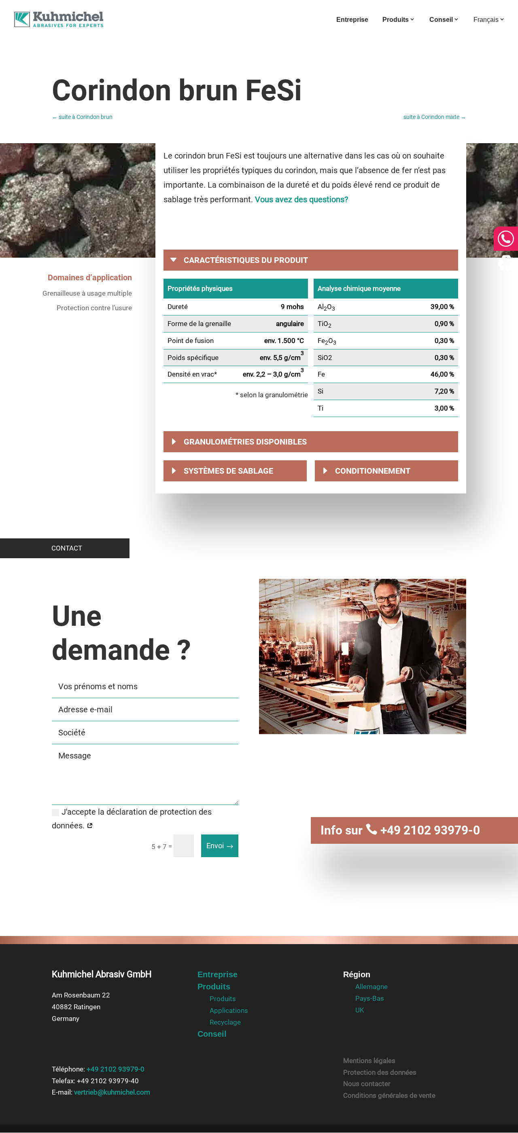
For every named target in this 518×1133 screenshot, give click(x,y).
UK (359, 1010)
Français (486, 19)
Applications (229, 1010)
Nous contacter (367, 1084)
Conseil (441, 19)
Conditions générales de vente (389, 1095)
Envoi (215, 845)
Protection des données (379, 1072)
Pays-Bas (369, 998)
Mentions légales (369, 1061)
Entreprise (352, 20)
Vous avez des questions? (301, 199)
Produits (395, 19)
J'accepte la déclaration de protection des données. (132, 818)
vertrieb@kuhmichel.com (112, 1092)
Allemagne (371, 987)
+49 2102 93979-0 (422, 830)
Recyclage (225, 1022)
